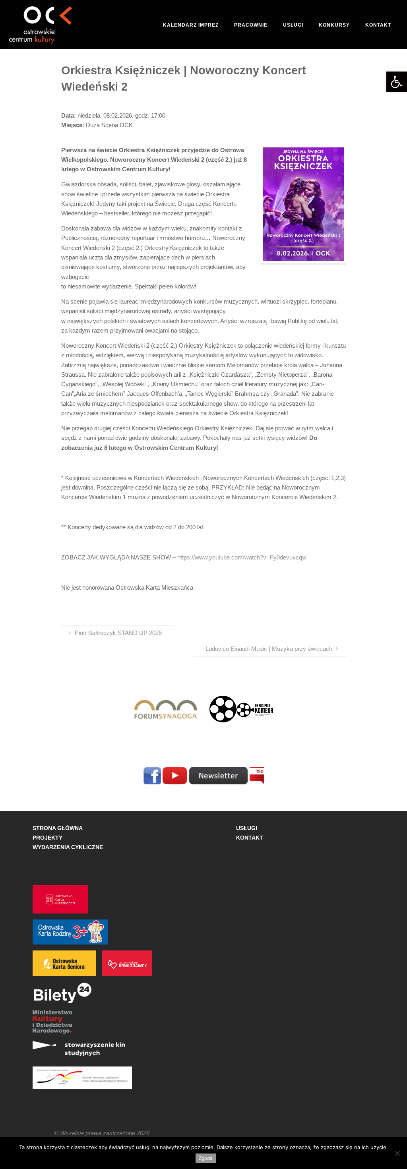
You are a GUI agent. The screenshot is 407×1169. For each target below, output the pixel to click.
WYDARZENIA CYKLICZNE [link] (68, 847)
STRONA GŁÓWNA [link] (58, 828)
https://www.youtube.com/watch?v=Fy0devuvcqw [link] (241, 557)
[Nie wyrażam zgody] (397, 1153)
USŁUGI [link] (246, 828)
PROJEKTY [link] (47, 837)
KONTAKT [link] (249, 837)
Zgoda (206, 1158)
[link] (396, 82)
